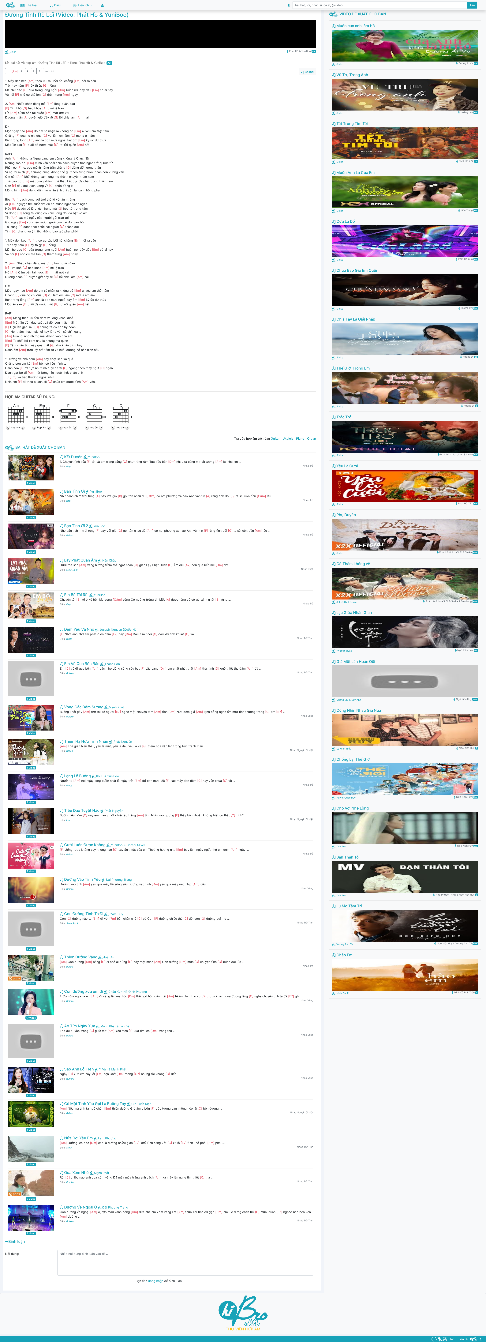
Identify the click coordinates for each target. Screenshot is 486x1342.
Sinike (12, 52)
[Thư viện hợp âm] (474, 1339)
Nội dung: (12, 1254)
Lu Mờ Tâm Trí (348, 906)
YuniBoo (94, 457)
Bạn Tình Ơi (74, 491)
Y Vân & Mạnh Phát (112, 1069)
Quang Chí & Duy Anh (348, 699)
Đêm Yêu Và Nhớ (78, 629)
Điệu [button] (57, 5)
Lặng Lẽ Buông (77, 776)
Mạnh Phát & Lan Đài (115, 1026)
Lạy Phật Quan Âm (80, 560)
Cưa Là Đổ (345, 221)
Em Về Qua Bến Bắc (81, 663)
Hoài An (108, 957)
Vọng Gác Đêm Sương (83, 707)
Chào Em (344, 955)
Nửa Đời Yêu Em (78, 1138)
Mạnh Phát (116, 707)
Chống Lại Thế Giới (353, 759)
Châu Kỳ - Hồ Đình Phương (127, 992)
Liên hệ (463, 1339)
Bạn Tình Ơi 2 (75, 526)
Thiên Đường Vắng (80, 957)
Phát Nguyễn (123, 741)
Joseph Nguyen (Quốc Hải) (119, 629)
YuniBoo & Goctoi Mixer (128, 845)
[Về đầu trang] (480, 1339)
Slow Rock (72, 569)
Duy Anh (341, 846)
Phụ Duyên (345, 515)
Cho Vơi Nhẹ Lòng (352, 808)
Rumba (70, 1078)
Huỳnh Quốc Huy (346, 797)
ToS (452, 1339)
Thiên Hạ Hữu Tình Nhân (85, 741)
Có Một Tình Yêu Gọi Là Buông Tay (94, 1103)
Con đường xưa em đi (83, 991)
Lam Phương (107, 1138)
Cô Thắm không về (352, 564)
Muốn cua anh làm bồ (355, 26)
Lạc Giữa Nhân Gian (353, 612)
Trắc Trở (343, 417)
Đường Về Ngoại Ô (80, 1207)
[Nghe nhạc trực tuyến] (445, 1339)
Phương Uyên (344, 650)
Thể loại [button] (31, 5)
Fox (68, 820)
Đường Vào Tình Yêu (82, 879)
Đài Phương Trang (119, 880)
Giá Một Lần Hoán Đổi (355, 661)
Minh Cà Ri (342, 993)
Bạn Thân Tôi (347, 857)
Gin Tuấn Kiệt (141, 1104)
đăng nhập (155, 1281)
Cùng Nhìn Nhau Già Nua (358, 710)
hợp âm (15, 427)
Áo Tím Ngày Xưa (79, 1026)
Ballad (69, 535)
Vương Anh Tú (344, 944)
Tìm (472, 5)
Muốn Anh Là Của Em (355, 172)
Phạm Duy (116, 914)
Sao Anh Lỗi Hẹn (78, 1069)
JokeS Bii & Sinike (346, 602)
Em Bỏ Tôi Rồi (75, 594)
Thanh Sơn (112, 664)
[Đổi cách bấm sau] (22, 427)
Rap (68, 466)
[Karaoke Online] (440, 1339)
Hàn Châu (109, 560)
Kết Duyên (73, 457)
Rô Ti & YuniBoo (107, 776)
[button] (104, 5)
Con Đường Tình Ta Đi (83, 914)
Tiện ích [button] (83, 5)
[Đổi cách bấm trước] (8, 427)
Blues (69, 638)
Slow (69, 1147)
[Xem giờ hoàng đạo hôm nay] (434, 1339)
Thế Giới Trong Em (352, 368)
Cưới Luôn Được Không (84, 845)
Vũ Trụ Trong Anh (351, 75)
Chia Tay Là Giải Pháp (355, 319)
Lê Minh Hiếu (343, 748)
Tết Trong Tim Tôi (351, 123)
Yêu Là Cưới (346, 466)
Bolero (70, 673)
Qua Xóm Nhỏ (76, 1172)
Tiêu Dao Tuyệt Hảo (81, 810)
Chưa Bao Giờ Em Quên (356, 270)
